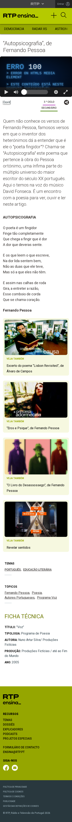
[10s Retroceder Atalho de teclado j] (16, 817)
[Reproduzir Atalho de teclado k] (6, 817)
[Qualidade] (56, 817)
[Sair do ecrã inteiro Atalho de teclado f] (65, 817)
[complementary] (36, 411)
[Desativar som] (25, 817)
